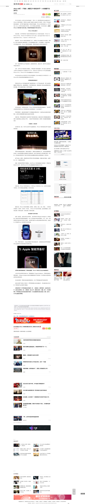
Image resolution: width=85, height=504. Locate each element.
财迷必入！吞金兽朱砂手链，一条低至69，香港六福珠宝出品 (67, 279)
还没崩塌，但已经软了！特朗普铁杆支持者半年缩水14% (36, 397)
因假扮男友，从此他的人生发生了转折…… (58, 205)
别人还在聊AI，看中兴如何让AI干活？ (62, 148)
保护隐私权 (45, 501)
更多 (60, 1)
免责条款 (49, 501)
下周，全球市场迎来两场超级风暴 (31, 416)
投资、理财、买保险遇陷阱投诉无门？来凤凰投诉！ (24, 316)
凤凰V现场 (57, 128)
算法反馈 (49, 336)
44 (50, 387)
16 (50, 350)
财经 (28, 1)
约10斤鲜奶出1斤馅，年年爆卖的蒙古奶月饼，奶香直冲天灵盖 (26, 326)
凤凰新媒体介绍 (21, 501)
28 (50, 420)
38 (50, 365)
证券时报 (15, 13)
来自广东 (19, 14)
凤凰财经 (65, 162)
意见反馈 (53, 501)
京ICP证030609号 (63, 501)
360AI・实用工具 (45, 17)
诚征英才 (40, 501)
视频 (20, 1)
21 (50, 400)
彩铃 (68, 197)
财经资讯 (28, 4)
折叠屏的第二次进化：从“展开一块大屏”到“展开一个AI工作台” (62, 151)
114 (50, 393)
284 (50, 358)
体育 (33, 1)
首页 (15, 1)
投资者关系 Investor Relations (29, 501)
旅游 (50, 1)
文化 (48, 1)
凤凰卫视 (25, 1)
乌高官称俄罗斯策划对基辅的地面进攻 (32, 340)
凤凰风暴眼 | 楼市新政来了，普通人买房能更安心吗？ (35, 368)
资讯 (17, 1)
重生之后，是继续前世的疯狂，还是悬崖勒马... (67, 205)
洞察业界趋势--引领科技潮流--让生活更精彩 (22, 331)
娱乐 (31, 1)
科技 (43, 1)
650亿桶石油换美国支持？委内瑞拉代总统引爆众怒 (35, 390)
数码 (57, 1)
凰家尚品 (56, 269)
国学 (55, 1)
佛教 (52, 1)
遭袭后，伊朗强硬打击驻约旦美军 (31, 355)
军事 (45, 1)
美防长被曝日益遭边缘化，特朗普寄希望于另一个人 (35, 346)
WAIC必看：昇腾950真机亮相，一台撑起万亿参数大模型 (62, 142)
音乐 (67, 197)
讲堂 (65, 197)
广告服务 (36, 501)
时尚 (35, 1)
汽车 (38, 1)
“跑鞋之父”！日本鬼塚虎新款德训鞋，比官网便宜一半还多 (58, 279)
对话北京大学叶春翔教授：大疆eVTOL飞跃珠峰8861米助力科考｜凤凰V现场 (62, 146)
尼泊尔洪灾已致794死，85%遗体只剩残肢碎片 (34, 383)
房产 (40, 1)
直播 (22, 1)
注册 (63, 1)
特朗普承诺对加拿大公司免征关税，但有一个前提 (34, 361)
